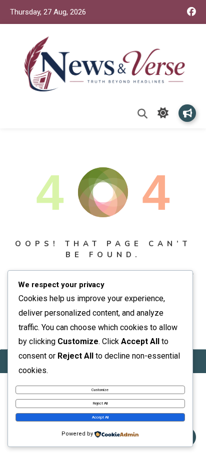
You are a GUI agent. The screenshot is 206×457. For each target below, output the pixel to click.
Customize (100, 390)
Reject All (100, 403)
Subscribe (187, 113)
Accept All (100, 417)
